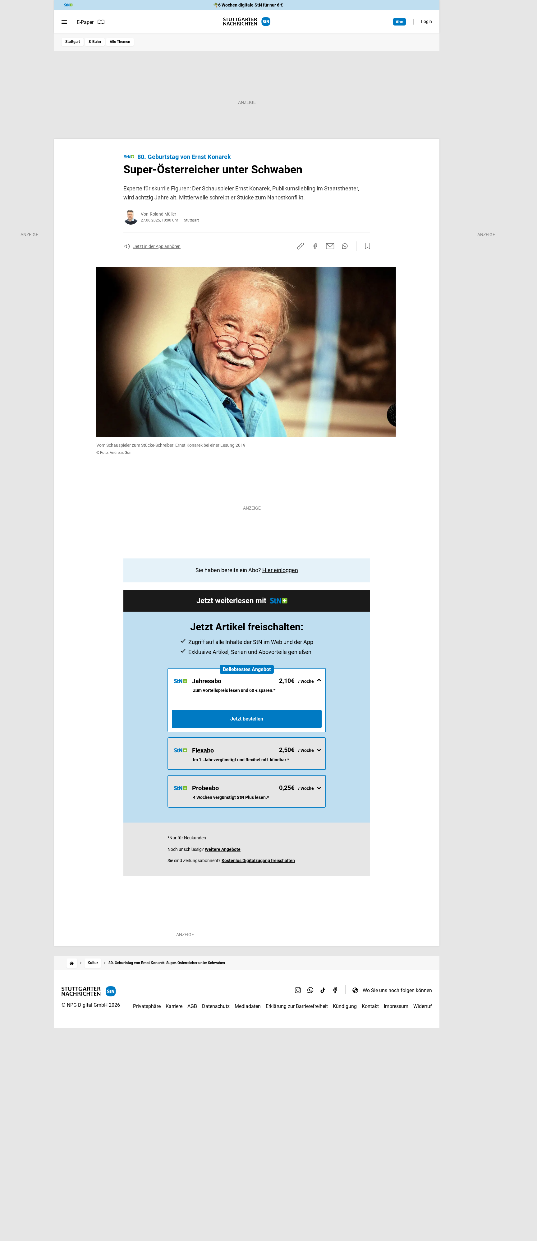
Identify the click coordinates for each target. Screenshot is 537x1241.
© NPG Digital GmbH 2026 (91, 1005)
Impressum (396, 1006)
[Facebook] (335, 990)
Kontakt (370, 1006)
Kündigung (345, 1006)
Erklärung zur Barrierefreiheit (297, 1006)
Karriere (174, 1006)
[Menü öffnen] (64, 22)
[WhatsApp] (310, 990)
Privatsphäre (147, 1006)
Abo (399, 21)
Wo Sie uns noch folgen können (397, 990)
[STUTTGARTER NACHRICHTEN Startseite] (246, 21)
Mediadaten (248, 1006)
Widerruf (422, 1006)
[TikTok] (323, 990)
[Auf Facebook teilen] (315, 246)
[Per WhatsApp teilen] (345, 246)
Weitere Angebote (223, 849)
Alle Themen (120, 42)
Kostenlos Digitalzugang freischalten (258, 860)
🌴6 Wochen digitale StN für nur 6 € (248, 4)
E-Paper (85, 22)
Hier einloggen (280, 570)
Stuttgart (72, 42)
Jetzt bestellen (246, 719)
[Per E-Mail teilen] (330, 246)
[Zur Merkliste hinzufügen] (365, 246)
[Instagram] (298, 990)
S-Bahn (95, 42)
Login (426, 21)
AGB (192, 1006)
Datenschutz (216, 1006)
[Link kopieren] (300, 246)
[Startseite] (72, 963)
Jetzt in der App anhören (157, 246)
